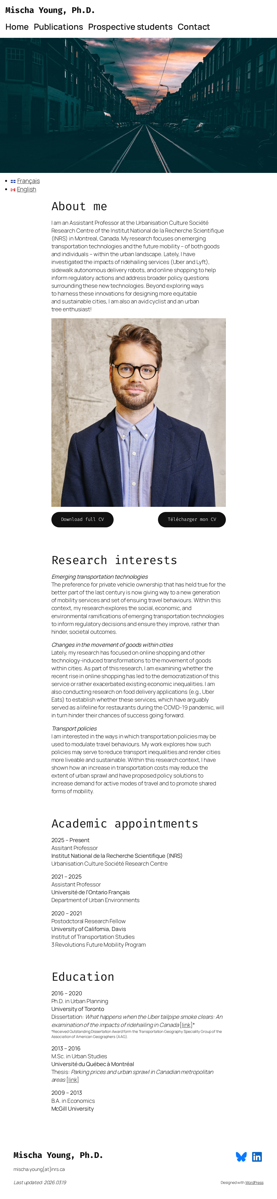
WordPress (254, 1182)
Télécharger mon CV (192, 519)
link (186, 1025)
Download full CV (82, 519)
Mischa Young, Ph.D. (50, 10)
